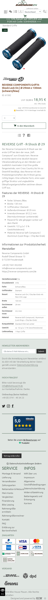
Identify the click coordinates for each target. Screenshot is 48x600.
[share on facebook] (28, 135)
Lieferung (6, 477)
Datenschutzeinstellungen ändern (25, 463)
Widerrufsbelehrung (33, 492)
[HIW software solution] (39, 598)
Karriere (28, 503)
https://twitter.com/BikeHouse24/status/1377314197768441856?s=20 (3, 406)
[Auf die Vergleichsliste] (19, 135)
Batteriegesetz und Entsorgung (33, 498)
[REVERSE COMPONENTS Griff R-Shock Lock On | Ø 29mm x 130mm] (24, 49)
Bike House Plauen (18, 591)
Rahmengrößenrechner (13, 515)
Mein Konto (7, 492)
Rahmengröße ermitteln (9, 510)
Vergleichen (7, 496)
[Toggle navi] (6, 11)
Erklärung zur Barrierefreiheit (9, 529)
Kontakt (5, 519)
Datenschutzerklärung (27, 364)
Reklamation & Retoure (13, 488)
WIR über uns (30, 473)
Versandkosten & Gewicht (36, 107)
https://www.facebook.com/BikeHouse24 (12, 406)
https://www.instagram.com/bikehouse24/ (8, 406)
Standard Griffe (9, 25)
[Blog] (11, 11)
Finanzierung (8, 500)
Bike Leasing (8, 504)
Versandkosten (9, 481)
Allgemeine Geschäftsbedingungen (35, 483)
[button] (24, 68)
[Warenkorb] (25, 16)
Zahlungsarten (9, 485)
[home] (25, 3)
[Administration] (45, 598)
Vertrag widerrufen (12, 455)
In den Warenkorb (25, 125)
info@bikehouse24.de (12, 385)
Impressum (29, 477)
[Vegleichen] (16, 11)
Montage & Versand (11, 473)
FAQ (4, 523)
